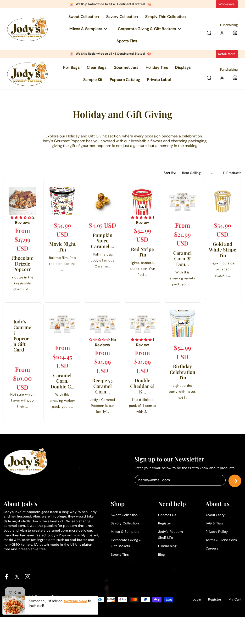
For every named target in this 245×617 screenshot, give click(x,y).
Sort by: (170, 173)
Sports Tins (120, 554)
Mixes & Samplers (125, 531)
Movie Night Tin (62, 246)
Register (164, 523)
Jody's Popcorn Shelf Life (170, 534)
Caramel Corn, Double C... (62, 380)
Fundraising (229, 25)
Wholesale (226, 4)
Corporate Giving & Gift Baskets (126, 543)
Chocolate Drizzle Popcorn (22, 263)
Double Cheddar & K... (142, 385)
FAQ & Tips (214, 523)
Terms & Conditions (221, 540)
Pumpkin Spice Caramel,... (102, 240)
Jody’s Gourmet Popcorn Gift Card (22, 335)
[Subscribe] (234, 481)
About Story (215, 515)
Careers (212, 548)
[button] (90, 29)
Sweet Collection (124, 515)
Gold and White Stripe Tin (222, 249)
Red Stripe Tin (142, 251)
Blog (161, 554)
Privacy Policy (217, 531)
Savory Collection (125, 523)
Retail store (226, 54)
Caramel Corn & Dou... (182, 258)
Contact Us (167, 515)
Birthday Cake (75, 601)
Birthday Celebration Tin (182, 371)
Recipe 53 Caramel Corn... (102, 385)
